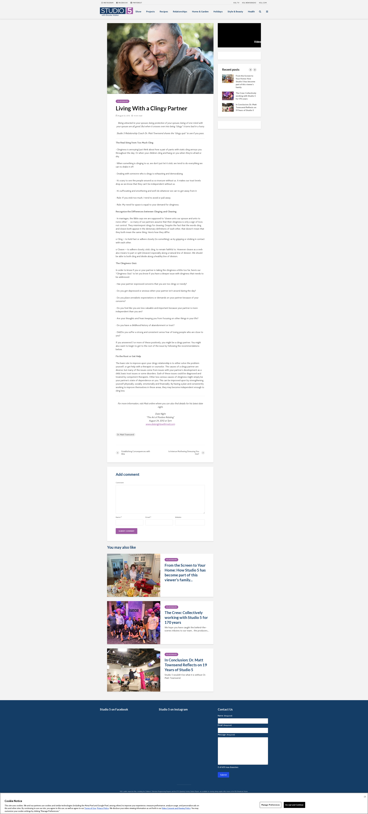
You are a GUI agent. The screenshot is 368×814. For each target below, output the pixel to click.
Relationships (180, 11)
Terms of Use (90, 808)
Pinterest (137, 3)
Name (119, 517)
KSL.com (263, 3)
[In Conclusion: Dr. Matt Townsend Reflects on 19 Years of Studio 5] (133, 669)
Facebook (123, 3)
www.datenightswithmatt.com (160, 424)
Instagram (108, 3)
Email (148, 517)
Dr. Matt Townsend (125, 434)
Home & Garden (200, 11)
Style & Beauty (235, 11)
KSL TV (236, 3)
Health (251, 11)
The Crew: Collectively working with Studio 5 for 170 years (186, 617)
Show (138, 11)
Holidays (218, 11)
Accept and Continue (294, 805)
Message (226, 734)
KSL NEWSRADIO (249, 3)
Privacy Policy (103, 808)
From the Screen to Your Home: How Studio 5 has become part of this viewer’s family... (185, 572)
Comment (120, 483)
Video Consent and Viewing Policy (176, 808)
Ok (365, 796)
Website (178, 517)
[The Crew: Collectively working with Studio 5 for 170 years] (133, 622)
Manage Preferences (270, 805)
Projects (150, 11)
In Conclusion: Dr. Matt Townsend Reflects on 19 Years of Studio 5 (186, 665)
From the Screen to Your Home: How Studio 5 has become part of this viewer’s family (245, 82)
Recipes (164, 11)
